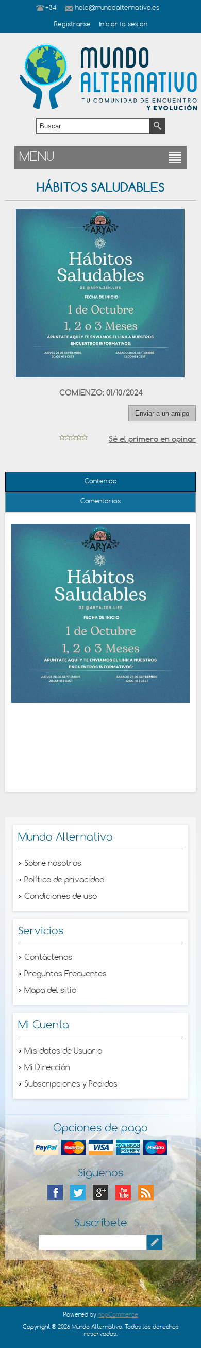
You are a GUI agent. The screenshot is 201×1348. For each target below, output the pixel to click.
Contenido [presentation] (101, 482)
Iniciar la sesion (123, 25)
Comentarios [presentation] (100, 502)
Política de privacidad (64, 880)
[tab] (100, 482)
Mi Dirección (47, 1068)
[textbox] (92, 126)
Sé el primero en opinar (152, 439)
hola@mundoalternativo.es (117, 8)
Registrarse (72, 25)
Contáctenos (48, 958)
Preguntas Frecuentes (65, 974)
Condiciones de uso (60, 897)
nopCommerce (118, 1315)
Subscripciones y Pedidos (71, 1084)
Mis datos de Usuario (63, 1051)
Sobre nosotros (52, 864)
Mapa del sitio (50, 991)
